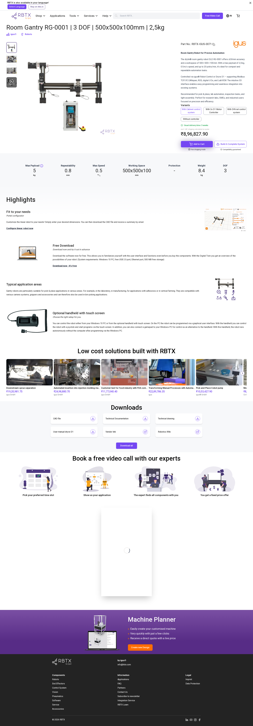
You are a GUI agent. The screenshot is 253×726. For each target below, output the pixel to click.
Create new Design (140, 647)
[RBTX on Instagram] (195, 720)
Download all (126, 445)
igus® (13, 34)
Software (56, 700)
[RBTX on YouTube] (191, 720)
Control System (59, 688)
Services (89, 15)
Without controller (191, 119)
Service (55, 704)
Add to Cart (199, 144)
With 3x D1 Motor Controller (214, 111)
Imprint (189, 679)
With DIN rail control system (236, 111)
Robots (28, 34)
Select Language (17, 7)
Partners (121, 688)
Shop (38, 15)
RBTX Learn (123, 704)
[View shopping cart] (238, 16)
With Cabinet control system (191, 111)
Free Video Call (212, 16)
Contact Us (123, 692)
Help (105, 15)
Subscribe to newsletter (129, 696)
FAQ (119, 683)
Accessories (58, 709)
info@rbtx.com (124, 664)
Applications (57, 15)
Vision (55, 692)
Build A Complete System (233, 144)
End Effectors (58, 683)
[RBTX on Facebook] (199, 720)
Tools (72, 15)
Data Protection (193, 683)
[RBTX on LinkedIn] (187, 720)
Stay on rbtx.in (36, 7)
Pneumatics (57, 696)
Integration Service (126, 700)
